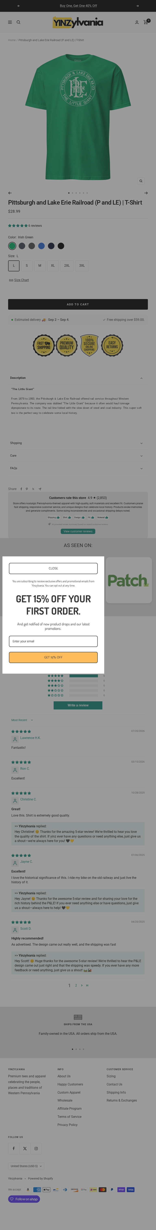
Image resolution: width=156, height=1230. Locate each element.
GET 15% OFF (53, 657)
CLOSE (53, 568)
